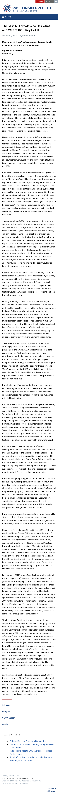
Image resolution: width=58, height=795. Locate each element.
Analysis (6, 711)
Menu (8, 17)
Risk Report (51, 791)
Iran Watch (52, 788)
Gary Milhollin (8, 717)
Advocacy (6, 705)
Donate (40, 1)
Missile (5, 724)
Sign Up (49, 1)
